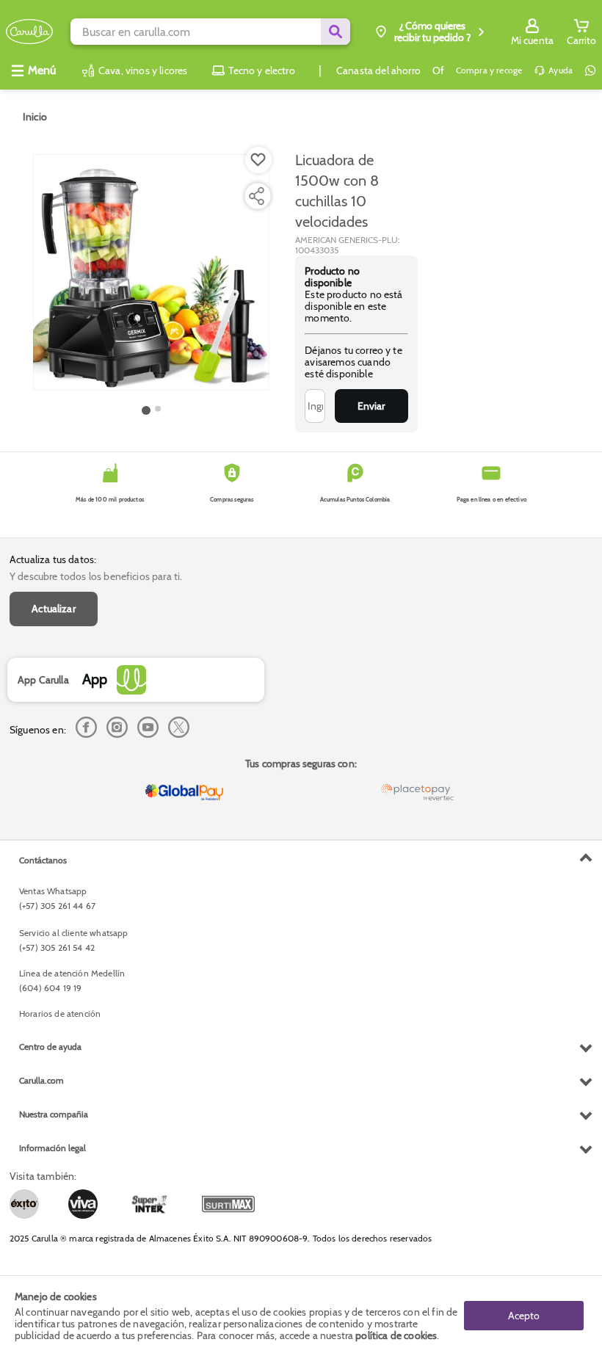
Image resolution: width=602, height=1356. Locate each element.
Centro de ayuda (50, 1046)
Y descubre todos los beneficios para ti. (96, 576)
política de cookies (396, 1335)
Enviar (371, 406)
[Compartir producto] (256, 196)
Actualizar (54, 608)
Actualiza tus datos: (53, 559)
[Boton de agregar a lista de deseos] (258, 160)
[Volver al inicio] (29, 32)
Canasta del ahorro (378, 70)
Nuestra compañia (53, 1114)
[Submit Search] (335, 31)
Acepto (524, 1315)
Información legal (52, 1147)
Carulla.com (41, 1080)
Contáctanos (43, 860)
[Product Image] (151, 272)
